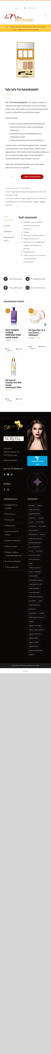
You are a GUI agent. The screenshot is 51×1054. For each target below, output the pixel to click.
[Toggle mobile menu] (46, 15)
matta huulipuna (34, 568)
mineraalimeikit (34, 588)
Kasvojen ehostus (18, 192)
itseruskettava (34, 530)
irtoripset (42, 526)
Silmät (15, 195)
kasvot (42, 534)
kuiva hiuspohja (34, 547)
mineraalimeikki (26, 202)
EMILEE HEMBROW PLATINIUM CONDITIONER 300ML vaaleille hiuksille (13, 334)
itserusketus (33, 534)
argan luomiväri (32, 198)
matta (31, 563)
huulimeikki (40, 522)
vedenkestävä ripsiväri (36, 617)
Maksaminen (10, 525)
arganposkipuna (34, 514)
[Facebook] (4, 474)
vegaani (36, 202)
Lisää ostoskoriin (32, 177)
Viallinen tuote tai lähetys (11, 533)
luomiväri (42, 198)
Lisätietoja (19, 349)
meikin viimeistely (35, 572)
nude (40, 601)
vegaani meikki (34, 642)
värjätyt (31, 654)
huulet (31, 522)
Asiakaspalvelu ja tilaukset (11, 506)
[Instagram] (12, 474)
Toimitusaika (9, 520)
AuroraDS (36, 665)
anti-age (31, 505)
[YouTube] (8, 474)
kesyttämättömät (35, 543)
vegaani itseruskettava (37, 630)
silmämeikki (33, 613)
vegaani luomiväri (35, 634)
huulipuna (32, 526)
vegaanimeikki (34, 638)
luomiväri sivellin (34, 555)
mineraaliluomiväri (12, 202)
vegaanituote (33, 646)
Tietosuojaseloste (11, 567)
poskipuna (32, 609)
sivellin (42, 613)
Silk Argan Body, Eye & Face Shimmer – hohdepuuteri (37, 332)
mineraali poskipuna (36, 596)
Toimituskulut (10, 514)
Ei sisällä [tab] (7, 226)
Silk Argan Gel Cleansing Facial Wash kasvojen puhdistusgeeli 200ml (13, 384)
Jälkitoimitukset (11, 546)
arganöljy (32, 518)
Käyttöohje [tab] (8, 231)
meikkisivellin (33, 576)
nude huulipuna (34, 605)
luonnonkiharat (34, 559)
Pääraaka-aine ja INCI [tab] (9, 239)
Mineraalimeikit (32, 192)
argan (24, 198)
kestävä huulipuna (35, 538)
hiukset (40, 518)
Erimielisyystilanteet (13, 561)
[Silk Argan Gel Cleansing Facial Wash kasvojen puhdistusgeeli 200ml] (14, 366)
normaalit (32, 601)
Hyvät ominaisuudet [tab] (9, 218)
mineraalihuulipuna (35, 580)
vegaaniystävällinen (35, 650)
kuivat (31, 551)
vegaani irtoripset (35, 625)
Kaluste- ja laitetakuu (13, 540)
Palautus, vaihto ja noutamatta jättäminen (13, 554)
